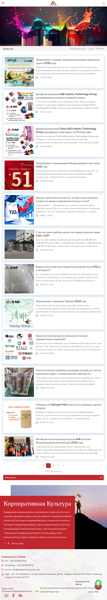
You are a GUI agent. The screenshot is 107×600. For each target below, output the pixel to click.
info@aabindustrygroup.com (26, 569)
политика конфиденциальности (17, 591)
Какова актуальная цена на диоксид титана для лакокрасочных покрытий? (61, 337)
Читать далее (17, 543)
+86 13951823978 (18, 560)
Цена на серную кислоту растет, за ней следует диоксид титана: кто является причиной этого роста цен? (66, 199)
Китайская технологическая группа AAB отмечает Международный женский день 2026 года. (63, 440)
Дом (91, 48)
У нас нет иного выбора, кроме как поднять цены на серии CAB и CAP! (68, 233)
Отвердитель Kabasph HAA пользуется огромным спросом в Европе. (69, 406)
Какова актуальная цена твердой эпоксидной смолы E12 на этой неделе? (68, 268)
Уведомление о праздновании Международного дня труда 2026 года (68, 164)
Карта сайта (8, 588)
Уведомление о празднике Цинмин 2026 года (61, 301)
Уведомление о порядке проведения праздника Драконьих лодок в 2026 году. (68, 61)
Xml (37, 591)
